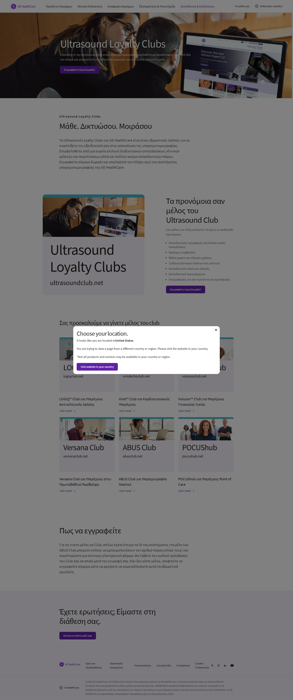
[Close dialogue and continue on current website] (216, 330)
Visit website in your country (97, 366)
